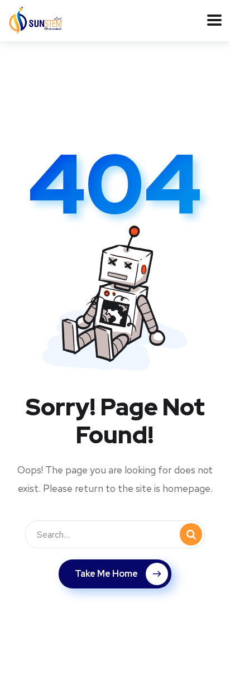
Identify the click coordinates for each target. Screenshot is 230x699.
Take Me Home (106, 574)
